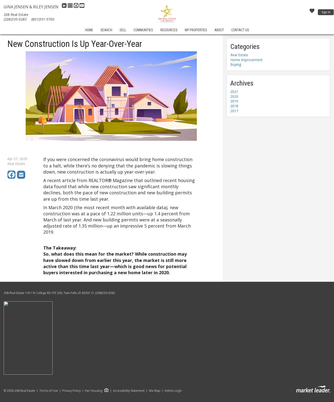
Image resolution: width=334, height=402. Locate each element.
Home (89, 30)
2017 (234, 111)
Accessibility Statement (129, 391)
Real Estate (239, 55)
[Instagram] (71, 7)
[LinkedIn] (65, 7)
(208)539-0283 (15, 19)
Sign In (326, 12)
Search (106, 30)
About (219, 30)
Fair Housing (93, 391)
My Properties (196, 30)
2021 (234, 91)
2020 (234, 96)
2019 (234, 101)
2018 (234, 106)
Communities (143, 30)
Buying (235, 64)
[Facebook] (76, 7)
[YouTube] (81, 7)
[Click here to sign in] (312, 12)
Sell (123, 30)
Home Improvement (246, 59)
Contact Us (240, 30)
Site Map (154, 391)
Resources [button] (169, 30)
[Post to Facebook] (12, 177)
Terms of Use (48, 391)
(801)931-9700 (42, 19)
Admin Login (173, 391)
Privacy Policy (71, 391)
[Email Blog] (21, 177)
